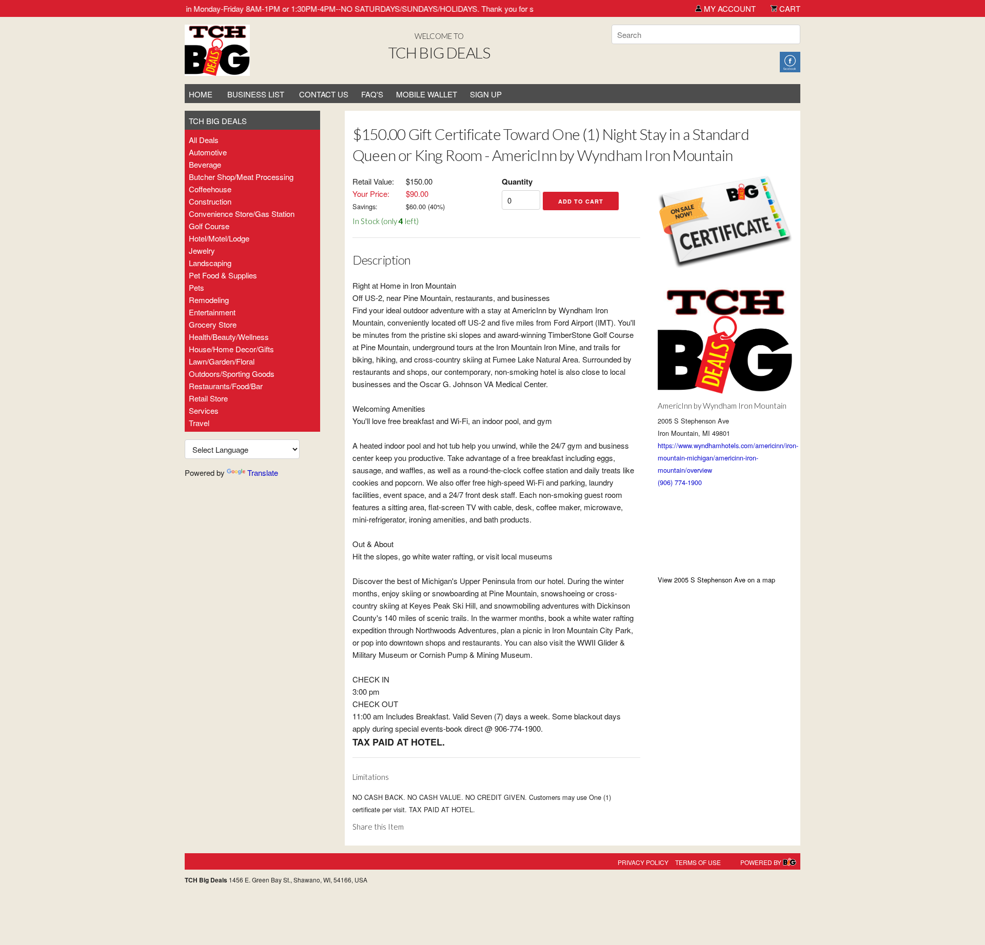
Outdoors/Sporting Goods (231, 373)
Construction (210, 201)
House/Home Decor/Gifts (231, 349)
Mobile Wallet (426, 94)
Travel (199, 422)
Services (204, 410)
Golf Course (209, 225)
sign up (486, 94)
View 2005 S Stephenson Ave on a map (716, 580)
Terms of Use (698, 862)
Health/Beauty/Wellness (229, 336)
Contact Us (323, 94)
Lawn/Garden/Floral (221, 361)
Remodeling (209, 299)
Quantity (517, 181)
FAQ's (372, 94)
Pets (196, 287)
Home (200, 94)
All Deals (204, 139)
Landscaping (210, 262)
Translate (262, 472)
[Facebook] (790, 60)
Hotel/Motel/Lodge (219, 238)
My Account (729, 8)
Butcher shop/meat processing (241, 176)
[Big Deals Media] (789, 862)
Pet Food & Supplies (223, 275)
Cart (788, 8)
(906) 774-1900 (680, 482)
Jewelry (202, 250)
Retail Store (208, 398)
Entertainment (212, 312)
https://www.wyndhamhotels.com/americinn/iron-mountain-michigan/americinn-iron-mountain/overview (728, 457)
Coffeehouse (210, 189)
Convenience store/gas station (241, 213)
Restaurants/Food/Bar (226, 385)
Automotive (208, 152)
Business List (255, 94)
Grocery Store (213, 324)
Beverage (205, 164)
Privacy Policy (643, 862)
